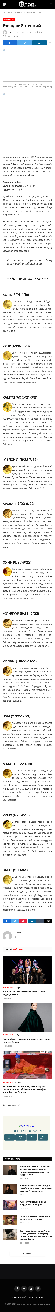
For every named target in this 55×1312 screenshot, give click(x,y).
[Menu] (4, 4)
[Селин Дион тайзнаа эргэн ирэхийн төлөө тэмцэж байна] (27, 1017)
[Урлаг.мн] (27, 4)
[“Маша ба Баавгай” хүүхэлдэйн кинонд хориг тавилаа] (10, 1220)
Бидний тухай (18, 1297)
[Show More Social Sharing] (49, 42)
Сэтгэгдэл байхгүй (36, 32)
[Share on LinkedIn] (39, 42)
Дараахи (26, 1254)
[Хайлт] (51, 4)
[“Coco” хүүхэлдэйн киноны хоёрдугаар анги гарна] (10, 1205)
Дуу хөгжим (9, 19)
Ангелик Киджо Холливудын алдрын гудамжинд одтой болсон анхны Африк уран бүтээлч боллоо (25, 1089)
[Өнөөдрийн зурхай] (27, 65)
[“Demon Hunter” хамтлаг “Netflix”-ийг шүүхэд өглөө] (27, 970)
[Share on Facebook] (10, 42)
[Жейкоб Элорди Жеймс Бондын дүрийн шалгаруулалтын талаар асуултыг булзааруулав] (10, 1189)
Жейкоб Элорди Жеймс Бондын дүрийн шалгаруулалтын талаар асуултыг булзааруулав (36, 1188)
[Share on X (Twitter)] (24, 42)
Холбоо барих (36, 1297)
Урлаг (11, 32)
